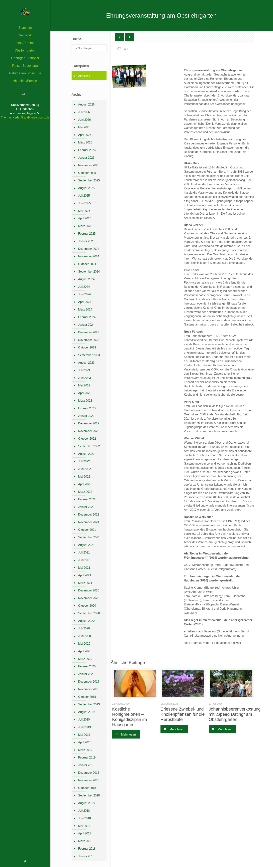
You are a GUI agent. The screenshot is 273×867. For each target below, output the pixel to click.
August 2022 (86, 453)
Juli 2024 (84, 286)
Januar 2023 (86, 415)
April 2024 (84, 302)
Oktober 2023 (87, 347)
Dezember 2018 (88, 772)
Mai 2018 (84, 825)
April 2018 (84, 833)
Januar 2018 (86, 856)
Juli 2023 (84, 370)
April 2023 (84, 393)
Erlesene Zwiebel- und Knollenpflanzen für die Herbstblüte (182, 714)
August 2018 (86, 803)
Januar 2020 (86, 674)
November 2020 (88, 598)
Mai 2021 (84, 567)
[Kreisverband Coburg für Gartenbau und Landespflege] (25, 12)
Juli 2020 (84, 628)
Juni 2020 (84, 636)
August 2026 (86, 104)
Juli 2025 (84, 195)
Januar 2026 (86, 157)
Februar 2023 (87, 408)
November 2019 (88, 689)
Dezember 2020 (88, 590)
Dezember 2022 (88, 423)
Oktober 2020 (87, 605)
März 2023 (85, 400)
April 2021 (84, 575)
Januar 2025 (86, 241)
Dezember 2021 (88, 514)
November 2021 (88, 522)
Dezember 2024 (88, 248)
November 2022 (88, 431)
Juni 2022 (84, 469)
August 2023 (86, 362)
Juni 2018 (84, 818)
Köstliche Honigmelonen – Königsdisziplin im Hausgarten (129, 717)
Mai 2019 (84, 734)
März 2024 (85, 309)
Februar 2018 (87, 848)
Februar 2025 (87, 233)
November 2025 (88, 165)
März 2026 (85, 142)
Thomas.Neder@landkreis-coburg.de (25, 117)
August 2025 (86, 188)
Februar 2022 (87, 499)
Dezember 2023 (88, 332)
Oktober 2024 (87, 264)
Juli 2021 (84, 552)
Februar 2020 (87, 666)
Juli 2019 (84, 719)
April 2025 (84, 218)
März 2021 (85, 582)
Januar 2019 (86, 765)
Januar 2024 (86, 324)
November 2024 (88, 256)
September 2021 (89, 537)
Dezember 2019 (88, 681)
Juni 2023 (84, 377)
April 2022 (84, 484)
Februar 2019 (87, 757)
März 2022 (85, 491)
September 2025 (89, 180)
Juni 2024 (84, 294)
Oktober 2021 (87, 529)
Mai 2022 (84, 476)
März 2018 (85, 841)
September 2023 (89, 355)
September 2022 (89, 446)
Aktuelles (84, 76)
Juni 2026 (84, 119)
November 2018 (88, 780)
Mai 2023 (84, 385)
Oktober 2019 (87, 696)
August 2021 (86, 544)
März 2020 (85, 658)
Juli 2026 (84, 112)
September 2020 (89, 613)
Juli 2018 (84, 810)
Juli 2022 (84, 461)
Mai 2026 (84, 127)
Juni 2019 (84, 727)
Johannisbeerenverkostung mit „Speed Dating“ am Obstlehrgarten (235, 714)
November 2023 (88, 339)
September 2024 (89, 271)
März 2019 (85, 750)
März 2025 (85, 226)
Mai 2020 (84, 643)
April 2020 (84, 651)
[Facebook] (25, 861)
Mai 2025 (84, 210)
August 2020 (86, 620)
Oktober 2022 (87, 438)
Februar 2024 (87, 317)
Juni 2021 (84, 560)
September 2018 (89, 795)
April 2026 (84, 134)
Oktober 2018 (87, 787)
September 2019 (89, 704)
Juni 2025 (84, 203)
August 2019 (86, 712)
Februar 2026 (87, 150)
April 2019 (84, 742)
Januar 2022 (86, 507)
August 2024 (86, 279)
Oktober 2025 (87, 172)
